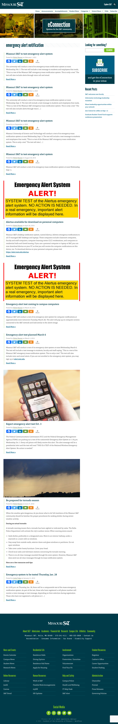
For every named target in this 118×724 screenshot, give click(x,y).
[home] (17, 4)
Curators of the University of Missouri (57, 721)
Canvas (6, 689)
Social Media (59, 707)
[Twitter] (14, 61)
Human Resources (39, 675)
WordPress (78, 721)
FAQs (106, 11)
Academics (45, 631)
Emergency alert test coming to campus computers (32, 304)
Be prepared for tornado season (22, 500)
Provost (95, 685)
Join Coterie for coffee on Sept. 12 (96, 111)
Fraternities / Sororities (71, 659)
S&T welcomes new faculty (94, 94)
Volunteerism (67, 663)
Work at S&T (38, 681)
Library (6, 681)
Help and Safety (68, 675)
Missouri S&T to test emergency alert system (29, 53)
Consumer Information (50, 639)
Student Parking (98, 668)
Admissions (36, 631)
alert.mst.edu (19, 359)
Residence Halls (39, 655)
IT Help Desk (67, 689)
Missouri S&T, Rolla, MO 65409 (38, 636)
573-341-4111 (61, 636)
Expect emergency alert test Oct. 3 (23, 424)
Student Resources (99, 650)
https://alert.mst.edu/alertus (17, 252)
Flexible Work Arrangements (44, 685)
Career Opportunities (100, 663)
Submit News (96, 11)
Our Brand (67, 639)
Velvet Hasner (18, 57)
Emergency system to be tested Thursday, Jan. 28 (31, 574)
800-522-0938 (75, 636)
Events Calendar (9, 655)
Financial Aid (55, 631)
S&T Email (7, 693)
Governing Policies (99, 693)
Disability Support (83, 639)
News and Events (9, 650)
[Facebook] (8, 61)
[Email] (25, 61)
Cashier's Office (98, 659)
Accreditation (32, 639)
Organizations (67, 655)
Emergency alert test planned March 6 (26, 334)
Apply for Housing (40, 668)
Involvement (66, 650)
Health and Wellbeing (70, 685)
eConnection (59, 24)
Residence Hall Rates (41, 663)
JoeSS (5, 685)
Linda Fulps (17, 578)
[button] (114, 4)
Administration (97, 675)
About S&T (27, 631)
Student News (74, 11)
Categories (84, 11)
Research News (9, 668)
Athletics (82, 631)
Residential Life (38, 650)
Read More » (11, 79)
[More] (31, 61)
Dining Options (39, 659)
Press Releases (97, 689)
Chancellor (96, 681)
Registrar (95, 655)
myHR (35, 689)
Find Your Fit (67, 668)
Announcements (47, 11)
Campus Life (73, 631)
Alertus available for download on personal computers (34, 222)
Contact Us (88, 636)
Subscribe (113, 11)
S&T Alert (66, 693)
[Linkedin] (19, 61)
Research (64, 631)
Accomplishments (61, 11)
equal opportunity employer (66, 719)
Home (37, 11)
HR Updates (37, 693)
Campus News (9, 659)
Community (91, 631)
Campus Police (68, 681)
